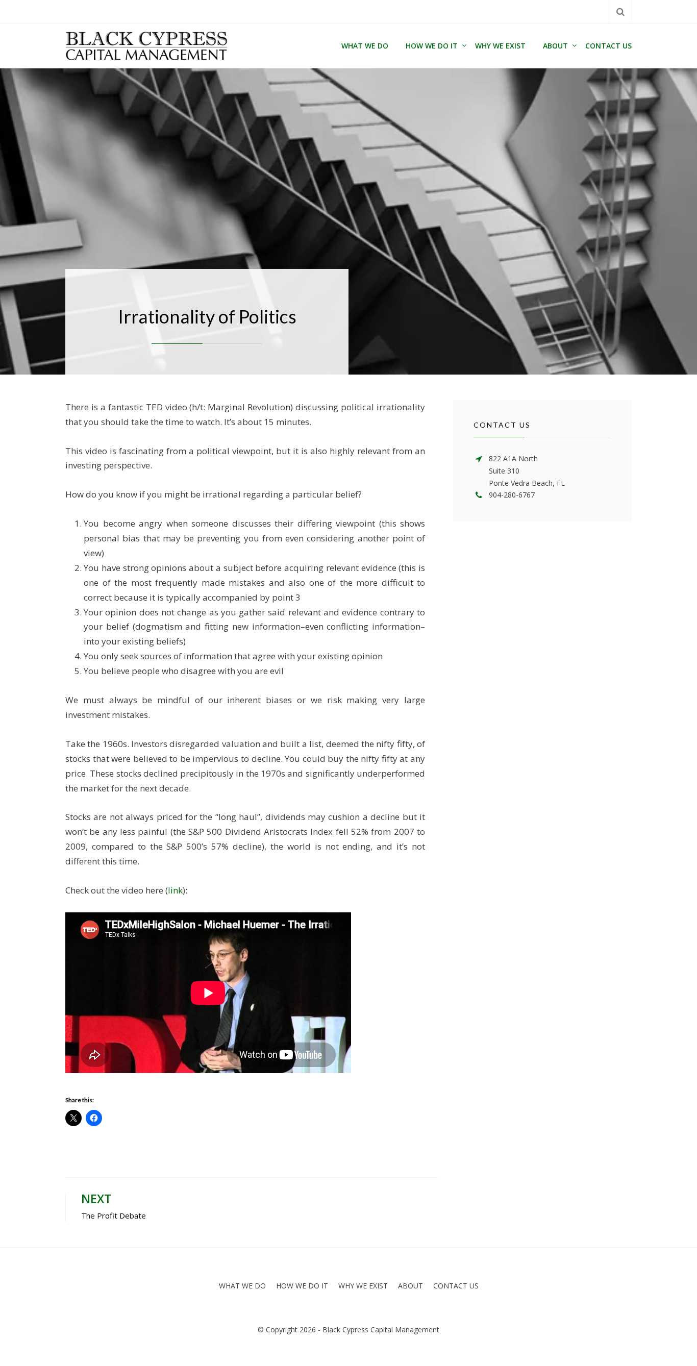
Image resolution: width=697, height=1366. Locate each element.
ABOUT (555, 46)
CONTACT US (608, 46)
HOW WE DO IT (432, 46)
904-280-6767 (512, 495)
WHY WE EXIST (500, 46)
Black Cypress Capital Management (380, 1329)
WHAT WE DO (364, 46)
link (175, 890)
